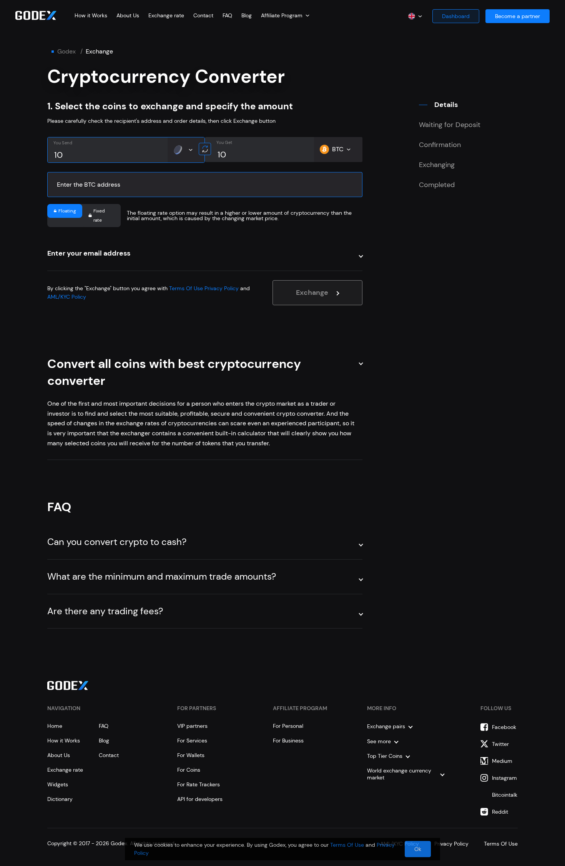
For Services (192, 740)
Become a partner (517, 16)
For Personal (288, 726)
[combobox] (285, 15)
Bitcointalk (504, 794)
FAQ (227, 15)
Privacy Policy (221, 288)
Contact (203, 15)
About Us (127, 15)
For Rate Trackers (198, 784)
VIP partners (192, 726)
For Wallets (190, 755)
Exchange (312, 292)
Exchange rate (166, 15)
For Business (288, 740)
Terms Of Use (186, 288)
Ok (417, 849)
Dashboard (456, 16)
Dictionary (60, 799)
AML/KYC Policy (66, 296)
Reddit (500, 811)
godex (66, 51)
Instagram (504, 778)
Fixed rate (99, 215)
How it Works (91, 15)
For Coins (188, 769)
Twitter (500, 744)
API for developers (200, 799)
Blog (246, 15)
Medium (502, 761)
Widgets (57, 784)
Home (54, 726)
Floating (67, 211)
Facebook (504, 727)
